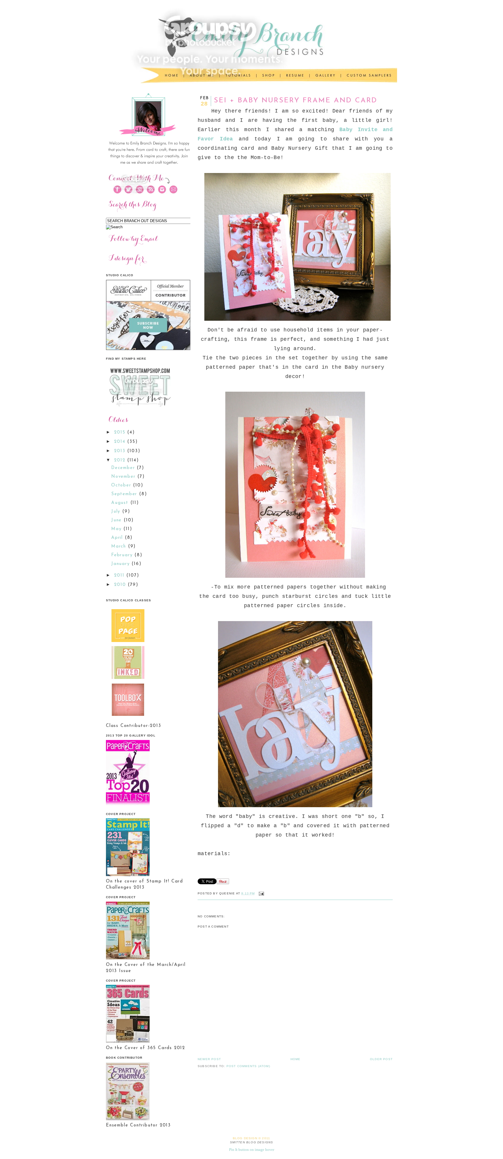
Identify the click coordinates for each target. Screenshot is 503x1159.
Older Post (381, 1059)
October (122, 485)
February (122, 555)
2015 (120, 432)
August (120, 503)
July (116, 511)
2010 (121, 585)
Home (296, 1059)
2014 (120, 442)
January (121, 564)
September (125, 494)
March (119, 546)
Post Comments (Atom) (248, 1066)
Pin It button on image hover (251, 1149)
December (124, 468)
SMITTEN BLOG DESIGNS (251, 1142)
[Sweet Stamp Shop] (139, 408)
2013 (120, 451)
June (117, 520)
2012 (120, 460)
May (117, 529)
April (118, 538)
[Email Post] (260, 893)
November (124, 477)
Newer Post (209, 1059)
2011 (120, 575)
